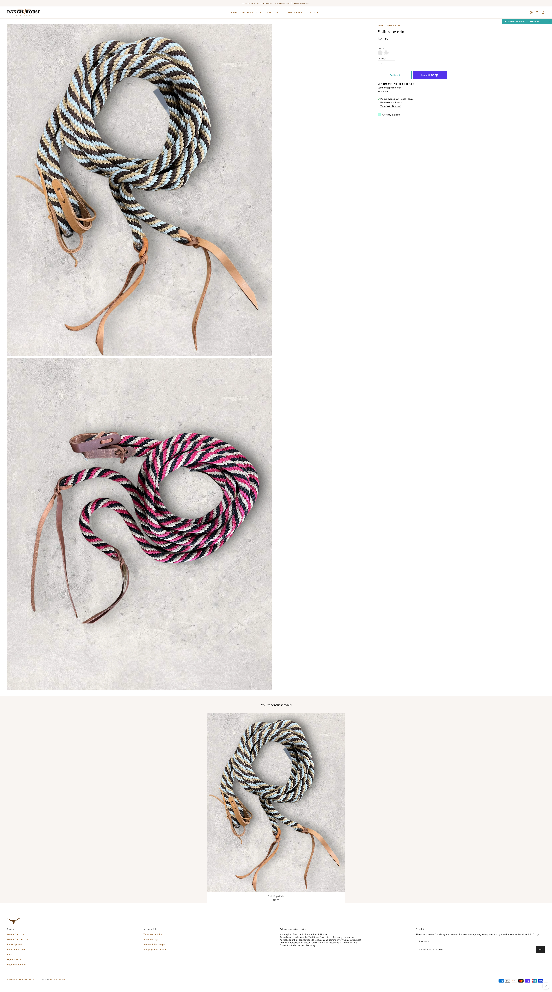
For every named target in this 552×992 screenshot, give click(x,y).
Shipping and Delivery (154, 949)
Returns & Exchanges (154, 944)
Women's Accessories (18, 939)
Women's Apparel (16, 934)
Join (540, 950)
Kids (9, 954)
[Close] (549, 21)
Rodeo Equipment (16, 964)
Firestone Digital (57, 980)
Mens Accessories (16, 949)
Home (380, 25)
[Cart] (543, 12)
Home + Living (14, 959)
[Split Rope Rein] (276, 802)
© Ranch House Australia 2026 (21, 980)
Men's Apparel (14, 944)
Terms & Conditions (153, 934)
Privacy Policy (150, 939)
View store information (390, 106)
